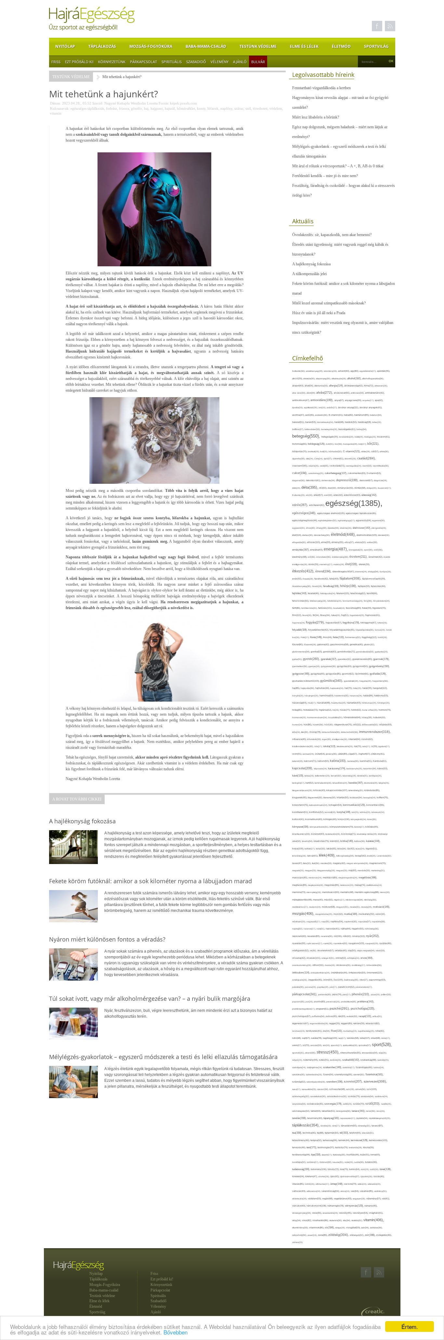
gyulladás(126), (378, 673)
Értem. (409, 1326)
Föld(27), (305, 637)
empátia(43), (317, 550)
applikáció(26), (311, 407)
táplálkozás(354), (306, 1125)
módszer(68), (329, 907)
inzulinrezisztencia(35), (303, 746)
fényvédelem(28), (381, 601)
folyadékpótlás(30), (365, 630)
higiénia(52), (326, 710)
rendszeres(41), (314, 1031)
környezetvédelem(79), (342, 827)
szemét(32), (359, 1074)
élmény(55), (338, 542)
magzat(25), (342, 870)
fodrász (111, 108)
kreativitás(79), (322, 841)
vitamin (55, 113)
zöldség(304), (339, 1234)
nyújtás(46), (385, 943)
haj (146, 108)
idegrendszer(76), (343, 724)
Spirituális (172, 61)
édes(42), (338, 495)
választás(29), (374, 1184)
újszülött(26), (366, 1176)
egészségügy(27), (347, 520)
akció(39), (297, 378)
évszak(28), (308, 579)
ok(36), (313, 950)
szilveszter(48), (337, 1089)
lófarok (212, 108)
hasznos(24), (356, 695)
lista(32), (307, 863)
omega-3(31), (328, 958)
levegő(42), (361, 856)
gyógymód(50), (361, 666)
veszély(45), (346, 1213)
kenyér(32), (337, 776)
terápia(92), (316, 1140)
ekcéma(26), (346, 528)
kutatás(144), (373, 841)
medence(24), (315, 877)
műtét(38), (380, 914)
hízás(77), (345, 710)
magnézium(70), (377, 863)
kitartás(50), (343, 797)
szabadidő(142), (351, 1059)
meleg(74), (360, 885)
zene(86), (323, 1235)
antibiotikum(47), (301, 400)
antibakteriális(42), (375, 393)
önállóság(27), (359, 965)
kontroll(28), (331, 812)
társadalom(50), (349, 1125)
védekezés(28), (300, 1198)
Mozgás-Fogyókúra (150, 46)
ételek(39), (364, 564)
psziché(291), (340, 1008)
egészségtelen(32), (328, 520)
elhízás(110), (314, 542)
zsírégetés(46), (384, 1235)
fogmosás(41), (372, 615)
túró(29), (365, 1169)
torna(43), (375, 1154)
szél (248, 108)
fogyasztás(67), (334, 622)
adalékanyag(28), (315, 371)
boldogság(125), (317, 443)
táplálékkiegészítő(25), (380, 1118)
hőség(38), (367, 717)
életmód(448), (344, 534)
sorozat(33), (316, 1045)
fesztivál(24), (339, 608)
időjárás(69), (385, 724)
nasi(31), (321, 929)
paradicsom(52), (347, 987)
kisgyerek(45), (300, 797)
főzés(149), (316, 637)
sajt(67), (306, 1038)
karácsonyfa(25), (354, 768)
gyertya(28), (314, 666)
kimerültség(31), (356, 790)
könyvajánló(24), (359, 819)
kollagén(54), (336, 805)
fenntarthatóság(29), (353, 601)
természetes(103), (378, 1140)
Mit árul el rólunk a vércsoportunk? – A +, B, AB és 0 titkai (337, 166)
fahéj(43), (334, 579)
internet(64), (354, 739)
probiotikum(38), (349, 1001)
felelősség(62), (358, 593)
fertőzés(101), (325, 608)
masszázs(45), (300, 877)
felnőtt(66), (372, 593)
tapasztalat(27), (348, 1118)
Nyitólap (65, 46)
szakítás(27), (349, 1067)
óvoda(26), (330, 965)
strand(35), (311, 1053)
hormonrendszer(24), (317, 717)
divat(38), (332, 488)
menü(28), (385, 892)
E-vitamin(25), (299, 495)
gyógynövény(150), (379, 666)
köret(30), (372, 819)
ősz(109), (338, 979)
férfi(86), (296, 608)
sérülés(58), (353, 1038)
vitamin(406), (373, 1220)
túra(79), (344, 1169)
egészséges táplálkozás (87, 108)
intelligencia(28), (340, 739)
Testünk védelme (258, 46)
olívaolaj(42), (299, 958)
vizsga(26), (340, 1227)
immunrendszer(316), (375, 731)
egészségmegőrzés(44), (305, 520)
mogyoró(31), (343, 907)
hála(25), (357, 688)
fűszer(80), (298, 644)
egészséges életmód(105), (331, 513)
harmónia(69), (327, 695)
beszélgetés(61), (347, 429)
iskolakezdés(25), (345, 746)
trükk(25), (349, 1162)
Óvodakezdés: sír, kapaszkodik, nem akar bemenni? (332, 234)
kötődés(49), (371, 827)
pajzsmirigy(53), (377, 980)
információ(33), (314, 739)
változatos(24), (314, 1191)
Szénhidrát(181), (374, 1074)
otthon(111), (318, 965)
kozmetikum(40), (314, 819)
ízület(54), (320, 754)
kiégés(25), (384, 783)
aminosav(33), (358, 393)
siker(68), (376, 1038)
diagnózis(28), (380, 480)
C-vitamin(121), (352, 451)
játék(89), (343, 754)
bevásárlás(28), (347, 437)
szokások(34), (368, 1096)
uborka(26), (324, 1176)
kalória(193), (338, 760)
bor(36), (339, 444)
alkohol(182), (354, 378)
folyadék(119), (300, 629)
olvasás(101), (314, 957)
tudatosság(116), (301, 1169)
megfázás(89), (300, 885)
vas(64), (355, 1191)
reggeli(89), (347, 1023)
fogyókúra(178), (351, 622)
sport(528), (382, 1044)
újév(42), (335, 1176)
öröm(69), (328, 980)
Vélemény (220, 61)
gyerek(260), (312, 659)
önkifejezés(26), (300, 980)
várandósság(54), (330, 1191)
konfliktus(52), (317, 812)
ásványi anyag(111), (348, 407)
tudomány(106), (319, 1169)
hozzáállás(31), (336, 717)
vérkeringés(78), (336, 1206)
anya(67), (339, 400)
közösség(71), (349, 834)
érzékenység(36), (340, 557)
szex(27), (297, 1089)
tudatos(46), (371, 1162)
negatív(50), (358, 929)
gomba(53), (317, 651)
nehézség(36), (372, 929)
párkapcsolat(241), (305, 994)
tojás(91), (365, 1154)
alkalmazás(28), (339, 378)
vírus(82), (307, 1220)
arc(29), (323, 407)
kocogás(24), (370, 797)
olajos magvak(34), (366, 950)
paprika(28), (323, 987)
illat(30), (305, 732)
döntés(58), (360, 488)
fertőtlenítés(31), (309, 608)
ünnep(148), (337, 1183)
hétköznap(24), (369, 703)
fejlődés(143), (300, 593)
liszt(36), (316, 863)
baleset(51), (298, 422)
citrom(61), (339, 458)
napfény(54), (337, 921)
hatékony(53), (381, 695)
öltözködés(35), (344, 965)
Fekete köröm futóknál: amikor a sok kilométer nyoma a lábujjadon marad (343, 288)
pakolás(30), (298, 987)
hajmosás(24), (337, 688)
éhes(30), (311, 528)
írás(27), (318, 746)
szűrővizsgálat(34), (301, 1111)
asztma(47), (298, 415)
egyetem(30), (378, 520)
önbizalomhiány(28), (321, 972)
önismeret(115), (375, 972)
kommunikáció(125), (354, 804)
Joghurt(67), (364, 754)
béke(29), (377, 422)
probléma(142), (365, 1001)
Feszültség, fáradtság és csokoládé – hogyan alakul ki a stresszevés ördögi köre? (343, 190)
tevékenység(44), (301, 1154)
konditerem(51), (300, 812)
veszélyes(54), (361, 1213)
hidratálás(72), (311, 710)
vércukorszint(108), (317, 1205)
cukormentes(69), (357, 473)
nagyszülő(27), (314, 921)
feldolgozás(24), (328, 593)
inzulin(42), (367, 739)
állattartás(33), (321, 385)
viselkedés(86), (320, 1220)
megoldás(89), (332, 885)
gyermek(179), (381, 659)
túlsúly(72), (334, 1169)
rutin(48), (297, 1038)
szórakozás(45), (315, 1104)
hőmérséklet (186, 108)
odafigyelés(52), (301, 950)
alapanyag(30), (324, 378)
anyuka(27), (368, 400)
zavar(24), (312, 1235)
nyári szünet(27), (315, 943)
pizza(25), (376, 994)
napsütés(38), (378, 921)
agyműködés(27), (368, 371)
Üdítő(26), (310, 1184)
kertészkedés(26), (324, 783)
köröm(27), (359, 827)
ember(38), (372, 542)
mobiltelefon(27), (300, 907)
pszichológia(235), (363, 1008)
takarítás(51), (329, 1111)
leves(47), (297, 863)
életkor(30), (308, 535)
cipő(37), (328, 458)
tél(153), (344, 1132)
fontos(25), (380, 630)
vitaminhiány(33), (300, 1227)
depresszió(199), (347, 480)
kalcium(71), (311, 761)
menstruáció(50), (331, 892)
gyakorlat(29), (381, 651)
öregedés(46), (315, 980)
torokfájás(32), (299, 1162)
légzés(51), (371, 848)
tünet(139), (385, 1169)
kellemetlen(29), (323, 776)
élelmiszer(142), (362, 527)
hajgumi (156, 108)
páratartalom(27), (364, 987)
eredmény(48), (300, 557)
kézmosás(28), (371, 783)
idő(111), (357, 724)
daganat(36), (299, 480)
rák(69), (342, 1016)
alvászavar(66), (342, 393)
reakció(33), (352, 1016)
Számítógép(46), (364, 1067)
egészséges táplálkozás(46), (361, 513)
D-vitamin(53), (374, 473)
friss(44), (328, 637)
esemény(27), (326, 564)
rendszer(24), (299, 1031)
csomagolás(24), (354, 466)
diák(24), (296, 488)
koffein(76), (382, 797)
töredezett (260, 108)
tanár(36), (371, 1111)
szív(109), (372, 1089)
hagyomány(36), (380, 681)
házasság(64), (300, 703)
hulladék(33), (379, 717)
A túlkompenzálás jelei (309, 274)
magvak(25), (298, 870)
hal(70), (349, 688)
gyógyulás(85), (334, 674)
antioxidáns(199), (322, 400)
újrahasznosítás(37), (350, 1176)
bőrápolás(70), (300, 451)
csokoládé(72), (338, 466)
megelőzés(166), (368, 877)
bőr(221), (373, 443)
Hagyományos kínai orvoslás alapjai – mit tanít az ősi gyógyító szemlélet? (340, 102)
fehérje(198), (349, 586)
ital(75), (358, 746)
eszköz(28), (339, 564)
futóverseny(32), (353, 637)
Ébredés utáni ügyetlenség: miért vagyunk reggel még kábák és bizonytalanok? (340, 249)
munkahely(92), (367, 914)
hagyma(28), (365, 681)
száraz (238, 108)
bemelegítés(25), (329, 429)
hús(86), (308, 724)
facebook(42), (321, 579)
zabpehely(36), (299, 1235)
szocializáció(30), (318, 1096)
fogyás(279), (316, 622)
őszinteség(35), (351, 980)
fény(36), (368, 601)
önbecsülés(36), (374, 965)
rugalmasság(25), (366, 1031)
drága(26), (372, 488)
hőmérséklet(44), (353, 717)
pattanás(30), (325, 994)
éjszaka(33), (334, 528)
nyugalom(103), (356, 943)
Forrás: (164, 103)
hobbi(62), (356, 710)
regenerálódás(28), (319, 1023)
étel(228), (352, 564)
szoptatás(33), (299, 1104)
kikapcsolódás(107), (337, 790)
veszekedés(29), (330, 1213)
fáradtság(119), (331, 586)
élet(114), (297, 535)
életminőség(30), (322, 535)
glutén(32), (369, 644)
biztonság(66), (300, 444)
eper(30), (369, 550)
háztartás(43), (354, 703)
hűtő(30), (329, 724)
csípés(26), (314, 466)
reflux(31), (377, 1016)
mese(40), (318, 900)
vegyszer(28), (359, 1198)
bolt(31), (330, 444)
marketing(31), (378, 870)
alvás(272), (325, 392)
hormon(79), (385, 710)
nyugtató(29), (372, 943)
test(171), (312, 1147)
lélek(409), (327, 855)
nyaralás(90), (299, 943)
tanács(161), (359, 1111)
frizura (124, 108)
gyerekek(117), (329, 659)
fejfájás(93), (364, 586)
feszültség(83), (354, 608)
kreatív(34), (308, 841)
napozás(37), (365, 921)
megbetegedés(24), (348, 877)
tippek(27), (327, 1154)
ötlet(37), (364, 980)
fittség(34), (325, 615)
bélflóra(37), (298, 429)
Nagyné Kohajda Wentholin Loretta (131, 103)
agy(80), (354, 371)
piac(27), (347, 994)
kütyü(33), (321, 848)
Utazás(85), (298, 1184)
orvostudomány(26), (302, 965)
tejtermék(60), (332, 1133)
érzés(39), (314, 564)
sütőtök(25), (336, 1060)
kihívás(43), (319, 790)
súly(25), (383, 1053)
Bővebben (175, 1332)
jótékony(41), (378, 754)
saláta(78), (317, 1038)
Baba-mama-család (206, 46)
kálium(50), (324, 761)
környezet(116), (301, 826)
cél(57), (375, 451)
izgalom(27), (384, 746)
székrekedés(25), (314, 1074)
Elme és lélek (304, 46)
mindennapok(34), (355, 900)
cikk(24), (310, 458)
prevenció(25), (333, 1001)
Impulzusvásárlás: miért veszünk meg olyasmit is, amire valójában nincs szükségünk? (342, 327)
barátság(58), (365, 422)
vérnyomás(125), (354, 1205)
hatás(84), (368, 695)
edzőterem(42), (317, 505)
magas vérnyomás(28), (357, 863)
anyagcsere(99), (353, 400)
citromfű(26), (351, 458)
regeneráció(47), (301, 1023)
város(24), (345, 1191)
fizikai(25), (336, 615)
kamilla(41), (366, 761)
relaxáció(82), (373, 1023)
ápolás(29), (298, 407)
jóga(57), (353, 754)
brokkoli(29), (314, 451)
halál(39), (367, 688)
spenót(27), (337, 1045)
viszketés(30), (336, 1220)
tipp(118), (316, 1154)
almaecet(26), (381, 385)
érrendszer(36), (324, 557)
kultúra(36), (360, 841)
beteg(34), (362, 429)
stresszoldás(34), (370, 1053)
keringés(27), (299, 783)
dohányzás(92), (345, 487)
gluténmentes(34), (301, 651)
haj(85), (296, 688)
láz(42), (351, 848)
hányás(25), (298, 695)
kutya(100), (298, 848)
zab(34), (365, 1227)
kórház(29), (366, 812)
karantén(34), (370, 768)
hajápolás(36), (308, 688)
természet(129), (360, 1140)
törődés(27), (313, 1162)
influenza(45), (299, 739)
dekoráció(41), (313, 480)
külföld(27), (310, 848)
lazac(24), (361, 848)
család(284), (366, 458)
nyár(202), (373, 936)
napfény (226, 108)
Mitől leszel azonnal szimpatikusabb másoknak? (329, 303)
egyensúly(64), (364, 520)
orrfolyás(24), (353, 958)
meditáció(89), (330, 877)
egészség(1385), (354, 503)
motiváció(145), (381, 906)
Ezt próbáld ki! (79, 61)
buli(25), (324, 451)
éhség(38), (322, 528)
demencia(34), (328, 480)
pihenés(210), (361, 994)
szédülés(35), (299, 1074)
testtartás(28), (356, 1147)
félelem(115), (343, 593)
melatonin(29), (347, 885)
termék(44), (344, 1140)
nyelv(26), (328, 943)
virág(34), (297, 1220)
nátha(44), (346, 929)
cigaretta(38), (299, 458)
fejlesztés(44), (378, 586)
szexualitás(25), (309, 1089)
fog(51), (345, 615)
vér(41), (386, 1198)
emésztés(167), (301, 549)
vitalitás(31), (357, 1220)
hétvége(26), (383, 703)
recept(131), (365, 1016)
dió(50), (323, 488)
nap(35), (326, 921)
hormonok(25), (299, 717)
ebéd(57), (319, 495)
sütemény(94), (311, 1059)
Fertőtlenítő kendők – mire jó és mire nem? (325, 176)
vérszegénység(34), (302, 1213)
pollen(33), (386, 994)
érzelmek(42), (376, 557)
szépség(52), (299, 1082)
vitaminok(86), (317, 1227)
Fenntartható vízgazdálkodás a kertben (321, 88)
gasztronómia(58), (340, 644)
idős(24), (296, 732)
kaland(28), (298, 761)
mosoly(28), (367, 907)
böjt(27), (363, 444)
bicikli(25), (359, 437)
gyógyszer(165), (301, 673)
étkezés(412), (303, 571)
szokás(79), (354, 1096)
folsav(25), (382, 622)
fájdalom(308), (351, 578)
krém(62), (335, 841)
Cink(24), (319, 458)
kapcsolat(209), (303, 768)
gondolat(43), (330, 651)
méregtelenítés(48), (302, 900)
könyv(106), (344, 819)
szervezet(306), (375, 1081)
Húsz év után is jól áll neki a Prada (318, 313)
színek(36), (361, 1089)
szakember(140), (333, 1067)
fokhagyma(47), (368, 622)
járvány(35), (332, 754)
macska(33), (326, 863)
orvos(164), (366, 957)
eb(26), (310, 495)
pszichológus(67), (302, 1016)
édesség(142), (369, 495)
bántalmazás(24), (325, 422)
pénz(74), (337, 994)
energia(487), (336, 549)
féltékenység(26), (318, 601)
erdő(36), (378, 550)
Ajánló (240, 61)
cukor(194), (300, 473)
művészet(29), (299, 921)
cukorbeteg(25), (316, 473)
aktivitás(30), (309, 378)
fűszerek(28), (310, 644)
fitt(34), (316, 615)
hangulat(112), (380, 688)
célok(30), (384, 451)
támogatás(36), (344, 1111)
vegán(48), (328, 1198)
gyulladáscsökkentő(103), (306, 680)
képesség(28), (350, 776)
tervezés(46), (299, 1147)
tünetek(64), (298, 1176)
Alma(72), (369, 385)
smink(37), (297, 1045)
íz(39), (374, 746)
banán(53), (311, 422)
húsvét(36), (318, 724)
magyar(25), (311, 870)
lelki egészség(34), (345, 856)
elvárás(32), (361, 542)
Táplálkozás (102, 46)
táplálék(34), (362, 1118)
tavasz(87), (377, 1125)
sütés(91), (324, 1060)
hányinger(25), (312, 695)
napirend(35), (351, 921)
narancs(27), (310, 929)
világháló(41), (376, 1213)
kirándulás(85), (372, 790)
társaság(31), (365, 1125)
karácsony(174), (337, 768)
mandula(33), (364, 870)
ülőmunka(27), (323, 1184)
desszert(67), (366, 480)
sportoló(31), (298, 1053)
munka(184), (351, 913)
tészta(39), (368, 1147)
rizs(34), (327, 1031)
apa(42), (379, 400)
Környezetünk (111, 61)
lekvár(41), (313, 856)
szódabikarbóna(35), (337, 1096)
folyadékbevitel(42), (319, 630)
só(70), (306, 1045)
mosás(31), (355, 907)
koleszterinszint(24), (319, 805)
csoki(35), (325, 466)
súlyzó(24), (297, 1060)
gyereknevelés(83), (362, 659)
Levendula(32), (384, 856)
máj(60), (353, 870)
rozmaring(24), (350, 1031)
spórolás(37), (365, 1045)
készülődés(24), (340, 783)
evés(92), (297, 578)
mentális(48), (347, 892)
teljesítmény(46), (301, 1140)
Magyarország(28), (326, 870)
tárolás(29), (326, 1125)
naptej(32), (298, 929)
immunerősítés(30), (331, 732)
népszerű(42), (299, 936)
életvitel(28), (384, 535)
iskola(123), (330, 746)
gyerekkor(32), (345, 659)
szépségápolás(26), (316, 1082)
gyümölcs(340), (332, 680)
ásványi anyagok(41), (370, 407)
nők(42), (347, 936)
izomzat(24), (309, 754)
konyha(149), (344, 812)
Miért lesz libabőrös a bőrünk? (315, 117)
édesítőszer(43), (352, 495)
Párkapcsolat (143, 61)
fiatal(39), (367, 608)
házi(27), (312, 703)
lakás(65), (331, 848)
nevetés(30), (327, 936)
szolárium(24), (381, 1096)
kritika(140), (347, 841)
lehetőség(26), (299, 856)
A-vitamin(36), (299, 371)
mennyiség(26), (314, 892)
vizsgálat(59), (353, 1227)
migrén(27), (340, 900)
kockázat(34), (356, 797)
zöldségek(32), (357, 1235)
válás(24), (363, 1184)
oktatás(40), (341, 950)
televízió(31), (368, 1133)
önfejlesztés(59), (357, 972)
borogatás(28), (351, 444)
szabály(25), (383, 1060)
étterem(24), (361, 571)
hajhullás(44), (322, 688)
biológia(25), (370, 437)
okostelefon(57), (326, 950)
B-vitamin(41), (336, 415)
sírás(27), (385, 1038)
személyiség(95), (343, 1074)
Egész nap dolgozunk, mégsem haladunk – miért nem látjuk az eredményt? (339, 132)
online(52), (341, 958)
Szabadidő (196, 61)
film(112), (297, 615)
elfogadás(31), (299, 542)
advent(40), (344, 371)
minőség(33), (370, 900)
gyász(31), (297, 659)
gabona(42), (323, 644)
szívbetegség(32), (301, 1096)
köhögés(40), (330, 819)
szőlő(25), (348, 1104)
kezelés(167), (356, 782)
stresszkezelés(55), (351, 1053)
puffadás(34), (319, 1016)
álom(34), (311, 393)
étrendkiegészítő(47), (344, 571)
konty (201, 108)
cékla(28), (366, 451)
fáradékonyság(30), (302, 586)
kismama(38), (330, 797)
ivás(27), (366, 746)
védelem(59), (315, 1198)
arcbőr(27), (332, 407)
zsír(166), (370, 1235)
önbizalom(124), (301, 972)
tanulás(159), (299, 1118)
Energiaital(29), (356, 550)
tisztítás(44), (353, 1154)
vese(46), (317, 1213)
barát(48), (339, 422)
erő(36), (312, 557)
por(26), (310, 1001)
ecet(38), (328, 495)
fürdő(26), (382, 637)
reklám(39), (359, 1023)
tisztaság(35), (339, 1154)
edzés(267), (300, 505)
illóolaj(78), (315, 732)
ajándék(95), (383, 371)
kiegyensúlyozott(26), (302, 790)
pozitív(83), (320, 1001)
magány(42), (339, 863)
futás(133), (339, 637)
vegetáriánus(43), (343, 1198)
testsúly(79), (342, 1147)
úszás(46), (379, 1176)
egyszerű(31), (299, 528)
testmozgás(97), (326, 1147)
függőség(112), (370, 637)
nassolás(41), (333, 929)
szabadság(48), (368, 1060)
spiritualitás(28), (351, 1045)
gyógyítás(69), (345, 666)
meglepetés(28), (316, 885)
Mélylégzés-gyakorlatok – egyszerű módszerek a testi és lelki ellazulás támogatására (339, 151)
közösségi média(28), (367, 834)
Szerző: (97, 103)
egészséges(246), (304, 513)
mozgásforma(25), (324, 914)
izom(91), (297, 754)
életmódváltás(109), (367, 535)
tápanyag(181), (331, 1118)
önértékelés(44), (339, 972)
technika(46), (310, 1133)
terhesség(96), (330, 1140)
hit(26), (336, 710)
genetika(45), (357, 644)
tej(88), (321, 1133)
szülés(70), (359, 1104)
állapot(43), (298, 385)
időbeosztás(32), (370, 724)
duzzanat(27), (384, 488)
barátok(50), (351, 422)
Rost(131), (337, 1030)
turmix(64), (355, 1169)
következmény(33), (301, 834)
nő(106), (338, 936)
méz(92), (329, 899)
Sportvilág (376, 46)
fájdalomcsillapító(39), (373, 579)
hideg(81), (297, 710)
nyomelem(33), (340, 943)
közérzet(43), (318, 834)
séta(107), (365, 1038)
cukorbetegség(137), (336, 473)
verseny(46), (370, 1206)
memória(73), (299, 892)
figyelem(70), (379, 608)
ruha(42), (380, 1031)
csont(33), (367, 466)
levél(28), (372, 856)
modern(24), (315, 907)
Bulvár (258, 61)
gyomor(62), (348, 674)
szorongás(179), (333, 1103)
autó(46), (310, 415)
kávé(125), (298, 775)
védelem (275, 108)
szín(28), (350, 1089)
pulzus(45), (332, 1016)
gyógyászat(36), (329, 666)
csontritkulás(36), (381, 466)
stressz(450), (328, 1052)
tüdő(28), (375, 1169)
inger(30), (327, 739)
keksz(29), (310, 776)
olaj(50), (352, 950)
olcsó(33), (380, 950)
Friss (55, 61)
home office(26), (370, 710)
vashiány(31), (380, 1191)
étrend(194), (324, 571)
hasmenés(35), (342, 695)
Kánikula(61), (380, 761)
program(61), (323, 1009)
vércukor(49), (299, 1206)
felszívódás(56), (301, 601)
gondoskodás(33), (365, 651)
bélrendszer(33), (313, 429)
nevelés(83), (314, 936)
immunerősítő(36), (350, 732)
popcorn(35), (299, 1001)
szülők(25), (386, 1104)
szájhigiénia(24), (315, 1067)
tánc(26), (380, 1111)
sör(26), (327, 1045)
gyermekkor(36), (300, 666)
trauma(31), (339, 1162)
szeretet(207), (354, 1081)
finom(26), (307, 615)
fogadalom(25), (357, 615)
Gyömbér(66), (362, 674)
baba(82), (349, 415)
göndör (136, 108)
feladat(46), (314, 593)
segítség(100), (330, 1038)
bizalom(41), (383, 437)
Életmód (341, 46)
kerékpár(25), (375, 776)
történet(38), (326, 1162)
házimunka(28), (339, 703)
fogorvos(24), (299, 622)
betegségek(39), (330, 437)
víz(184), (330, 1227)
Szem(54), (328, 1074)
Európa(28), (385, 571)
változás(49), (299, 1191)
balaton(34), (376, 415)
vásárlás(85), (367, 1191)
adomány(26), (331, 371)
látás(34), (342, 848)
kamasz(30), (353, 761)
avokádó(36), (322, 415)
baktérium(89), (362, 415)
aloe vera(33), (299, 393)
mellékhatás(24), (374, 885)
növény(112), (359, 936)
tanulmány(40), (315, 1118)
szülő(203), (373, 1103)
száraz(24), (378, 1067)
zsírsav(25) (297, 1242)
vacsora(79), (351, 1184)
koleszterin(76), (300, 805)
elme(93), (326, 542)
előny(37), (350, 542)
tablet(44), (316, 1111)
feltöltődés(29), (335, 601)
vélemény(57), (374, 1198)
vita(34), (347, 1220)
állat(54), (309, 385)
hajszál (170, 108)
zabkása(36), (376, 1227)
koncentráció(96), (375, 804)
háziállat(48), (324, 703)
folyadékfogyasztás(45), (343, 630)
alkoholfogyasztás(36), (373, 378)
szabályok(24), (299, 1067)
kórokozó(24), (378, 812)
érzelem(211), (359, 556)
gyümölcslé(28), (351, 681)
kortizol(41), (298, 819)
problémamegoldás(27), (304, 1009)
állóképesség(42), (354, 385)
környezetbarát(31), (320, 827)
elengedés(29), (379, 528)
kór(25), (356, 812)
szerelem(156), (335, 1081)
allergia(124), (336, 385)
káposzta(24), (321, 768)
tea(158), (297, 1132)
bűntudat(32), (336, 451)
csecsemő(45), (300, 466)
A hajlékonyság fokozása (311, 264)
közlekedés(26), (333, 834)
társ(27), (336, 1125)
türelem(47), (311, 1176)
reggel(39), (335, 1023)
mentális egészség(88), (367, 892)
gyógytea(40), (318, 674)
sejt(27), (342, 1038)
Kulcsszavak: (60, 108)
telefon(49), (355, 1133)
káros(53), (382, 768)
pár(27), (334, 987)
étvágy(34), (374, 571)
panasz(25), (311, 987)
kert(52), (310, 783)
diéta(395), (310, 487)
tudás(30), (359, 1162)
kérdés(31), (363, 776)
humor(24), (298, 724)
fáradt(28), (317, 586)
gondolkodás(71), (346, 651)
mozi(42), (338, 914)
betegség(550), (306, 436)
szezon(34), (323, 1089)
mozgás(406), (303, 913)
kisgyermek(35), (315, 797)
